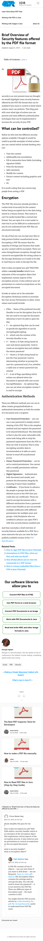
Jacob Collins (14, 730)
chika (12, 759)
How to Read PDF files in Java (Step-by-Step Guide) (18, 784)
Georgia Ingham (7, 649)
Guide (5, 665)
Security (18, 665)
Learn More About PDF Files (12, 12)
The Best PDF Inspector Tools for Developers (20, 723)
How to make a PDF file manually (20, 753)
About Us (36, 24)
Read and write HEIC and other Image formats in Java (21, 629)
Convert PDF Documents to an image (21, 611)
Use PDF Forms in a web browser (21, 603)
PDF (11, 665)
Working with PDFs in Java (11, 17)
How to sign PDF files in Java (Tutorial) (23, 550)
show (24, 60)
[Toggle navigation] (38, 3)
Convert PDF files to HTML (21, 594)
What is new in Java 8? (21, 680)
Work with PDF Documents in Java (21, 619)
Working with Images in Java (12, 24)
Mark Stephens (19, 859)
